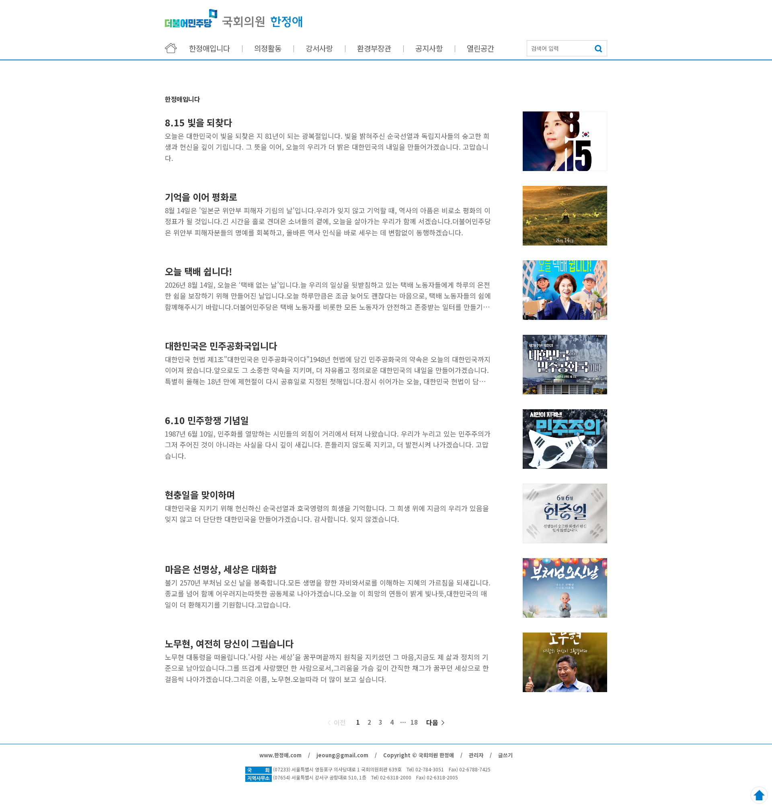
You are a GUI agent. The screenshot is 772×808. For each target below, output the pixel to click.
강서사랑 (319, 48)
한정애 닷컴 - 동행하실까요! (233, 18)
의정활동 (267, 48)
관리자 (476, 755)
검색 (599, 48)
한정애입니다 (209, 48)
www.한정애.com (280, 755)
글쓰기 (505, 755)
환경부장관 (374, 48)
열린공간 (480, 48)
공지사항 (429, 48)
